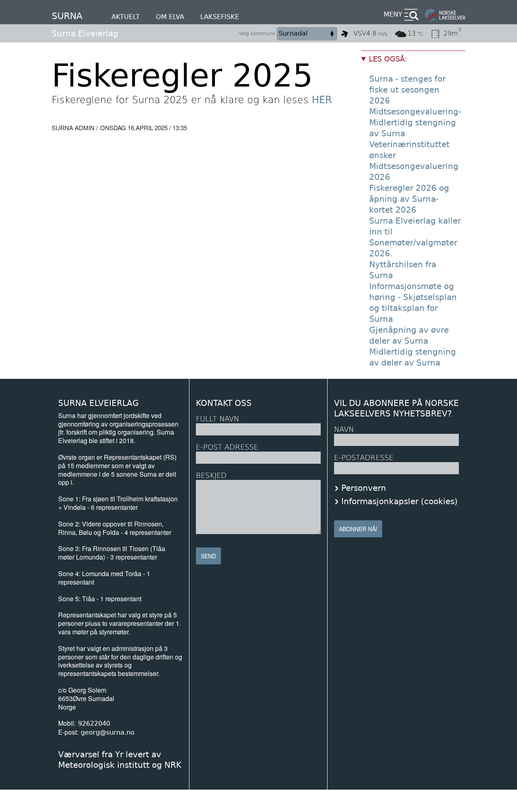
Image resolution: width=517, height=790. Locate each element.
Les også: (388, 59)
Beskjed (211, 475)
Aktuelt (125, 17)
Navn (344, 429)
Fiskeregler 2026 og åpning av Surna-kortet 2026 (409, 199)
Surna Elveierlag (85, 33)
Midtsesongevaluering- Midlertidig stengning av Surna (415, 122)
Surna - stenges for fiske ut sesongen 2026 (407, 90)
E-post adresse (227, 447)
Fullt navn (217, 418)
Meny (393, 14)
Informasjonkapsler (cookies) (399, 501)
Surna (67, 16)
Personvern (363, 488)
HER (322, 100)
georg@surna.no (108, 732)
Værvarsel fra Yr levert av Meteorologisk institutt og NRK (119, 760)
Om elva (170, 17)
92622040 (94, 723)
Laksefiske (219, 17)
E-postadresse (363, 457)
